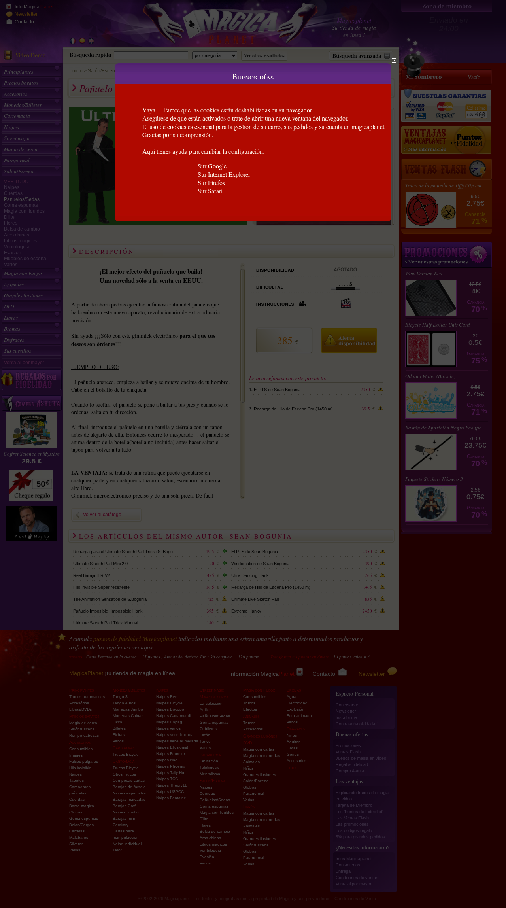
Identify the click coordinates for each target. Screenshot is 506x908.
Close (394, 60)
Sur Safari (210, 191)
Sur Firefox (211, 182)
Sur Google (212, 166)
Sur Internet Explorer (224, 174)
